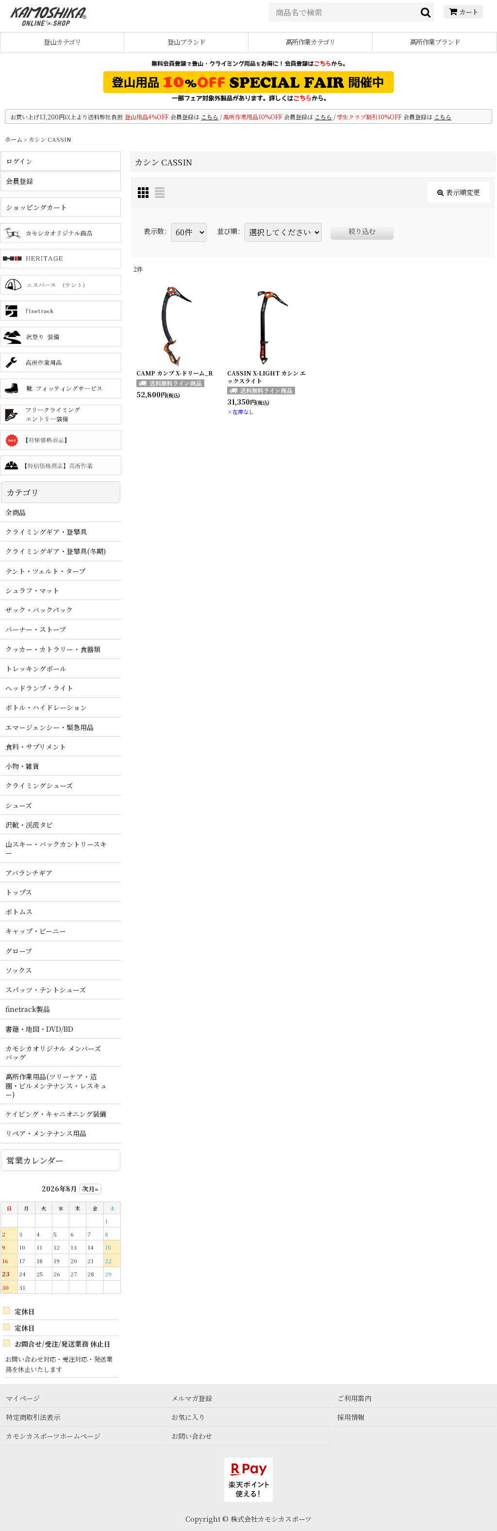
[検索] (426, 12)
